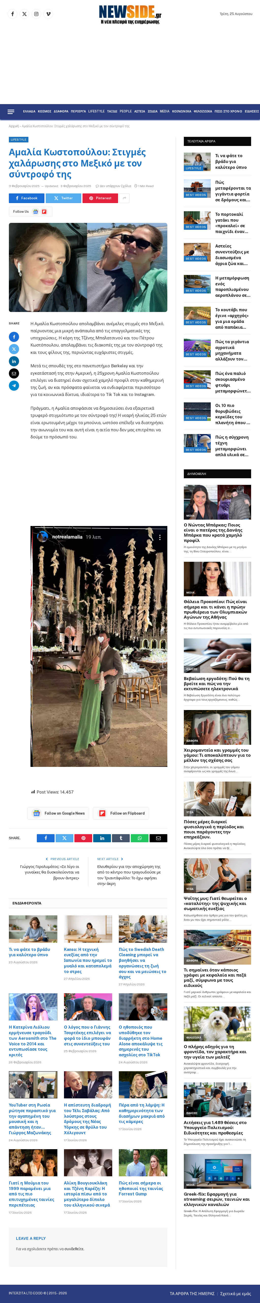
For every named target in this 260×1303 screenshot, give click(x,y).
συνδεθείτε (74, 1249)
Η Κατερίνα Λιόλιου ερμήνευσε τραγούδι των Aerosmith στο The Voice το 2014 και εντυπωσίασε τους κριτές (32, 1041)
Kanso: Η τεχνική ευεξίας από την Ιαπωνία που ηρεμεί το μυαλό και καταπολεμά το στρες (88, 960)
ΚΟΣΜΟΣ (45, 111)
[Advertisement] (130, 66)
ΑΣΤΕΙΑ (139, 111)
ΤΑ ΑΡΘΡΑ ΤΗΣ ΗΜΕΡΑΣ (192, 1293)
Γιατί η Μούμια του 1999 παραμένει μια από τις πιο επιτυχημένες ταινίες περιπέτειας (31, 1194)
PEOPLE (126, 111)
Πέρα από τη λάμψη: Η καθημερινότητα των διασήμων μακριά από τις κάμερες (142, 1113)
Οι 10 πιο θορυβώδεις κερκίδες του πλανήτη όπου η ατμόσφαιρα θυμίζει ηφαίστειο (232, 414)
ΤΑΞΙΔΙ (112, 111)
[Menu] (11, 112)
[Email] (14, 373)
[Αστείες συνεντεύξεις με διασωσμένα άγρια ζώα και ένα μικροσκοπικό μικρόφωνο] (197, 252)
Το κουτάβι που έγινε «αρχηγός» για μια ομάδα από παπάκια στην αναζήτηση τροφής (232, 319)
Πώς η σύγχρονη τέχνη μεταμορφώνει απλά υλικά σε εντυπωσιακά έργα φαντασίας (232, 446)
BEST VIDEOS (196, 194)
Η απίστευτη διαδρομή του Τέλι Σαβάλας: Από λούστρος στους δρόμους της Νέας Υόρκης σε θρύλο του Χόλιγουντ (87, 1119)
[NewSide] (130, 14)
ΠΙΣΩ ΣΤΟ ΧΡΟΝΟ (228, 111)
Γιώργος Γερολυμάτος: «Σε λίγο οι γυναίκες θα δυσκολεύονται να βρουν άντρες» (49, 872)
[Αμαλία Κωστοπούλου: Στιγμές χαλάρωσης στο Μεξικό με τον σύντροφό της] (88, 267)
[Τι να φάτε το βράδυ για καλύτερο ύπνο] (33, 929)
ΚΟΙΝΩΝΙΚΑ (181, 111)
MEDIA (165, 111)
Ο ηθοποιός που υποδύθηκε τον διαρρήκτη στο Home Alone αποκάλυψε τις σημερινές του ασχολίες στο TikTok (140, 1041)
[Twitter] (14, 349)
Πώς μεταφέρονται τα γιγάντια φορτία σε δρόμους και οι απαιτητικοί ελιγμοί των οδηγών (233, 191)
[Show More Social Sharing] (124, 198)
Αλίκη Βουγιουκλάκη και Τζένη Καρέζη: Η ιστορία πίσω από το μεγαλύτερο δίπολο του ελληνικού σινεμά (87, 1194)
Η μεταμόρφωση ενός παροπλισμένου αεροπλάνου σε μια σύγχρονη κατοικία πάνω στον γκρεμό (232, 287)
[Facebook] (14, 337)
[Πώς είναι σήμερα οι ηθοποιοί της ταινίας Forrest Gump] (143, 1162)
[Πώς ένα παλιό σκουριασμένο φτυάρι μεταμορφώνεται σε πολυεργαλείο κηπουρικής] (197, 379)
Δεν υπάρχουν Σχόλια (115, 186)
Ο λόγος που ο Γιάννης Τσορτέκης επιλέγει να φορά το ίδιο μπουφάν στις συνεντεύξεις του (87, 1035)
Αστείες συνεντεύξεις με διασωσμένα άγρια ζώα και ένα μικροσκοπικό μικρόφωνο (232, 255)
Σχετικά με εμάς (235, 1293)
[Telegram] (14, 386)
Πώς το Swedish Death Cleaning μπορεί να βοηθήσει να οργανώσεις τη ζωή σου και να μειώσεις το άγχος (142, 963)
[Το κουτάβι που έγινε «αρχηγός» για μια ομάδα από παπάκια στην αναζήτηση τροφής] (197, 316)
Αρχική (14, 126)
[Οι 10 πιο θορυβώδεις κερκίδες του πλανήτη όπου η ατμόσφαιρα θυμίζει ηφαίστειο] (197, 411)
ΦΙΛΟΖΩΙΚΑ (203, 111)
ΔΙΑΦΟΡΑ (61, 111)
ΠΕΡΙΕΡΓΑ (78, 111)
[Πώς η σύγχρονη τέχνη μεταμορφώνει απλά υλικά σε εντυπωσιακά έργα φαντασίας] (197, 443)
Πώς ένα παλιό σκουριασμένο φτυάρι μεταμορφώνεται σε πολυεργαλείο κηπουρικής (233, 382)
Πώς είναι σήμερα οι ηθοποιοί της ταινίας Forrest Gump (141, 1189)
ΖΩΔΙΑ (153, 111)
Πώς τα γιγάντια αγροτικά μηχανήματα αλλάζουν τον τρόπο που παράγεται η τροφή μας (232, 350)
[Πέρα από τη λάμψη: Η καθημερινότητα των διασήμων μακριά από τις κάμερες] (143, 1084)
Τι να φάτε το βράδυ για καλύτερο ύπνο (29, 952)
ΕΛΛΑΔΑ (29, 111)
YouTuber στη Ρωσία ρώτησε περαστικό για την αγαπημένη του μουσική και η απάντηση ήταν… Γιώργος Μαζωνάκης (32, 1119)
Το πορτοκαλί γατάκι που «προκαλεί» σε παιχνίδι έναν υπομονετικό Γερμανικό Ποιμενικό (230, 223)
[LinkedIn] (14, 361)
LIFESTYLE (96, 111)
